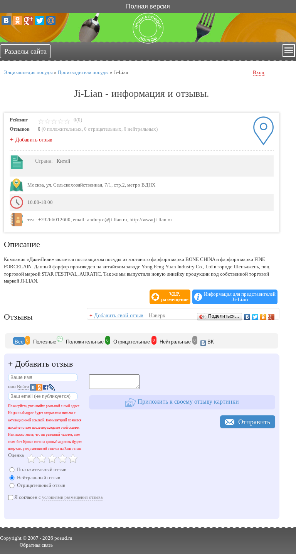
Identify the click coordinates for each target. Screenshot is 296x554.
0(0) (77, 120)
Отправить (254, 422)
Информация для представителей (240, 296)
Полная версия (148, 6)
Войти (23, 386)
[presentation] (19, 341)
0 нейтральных (140, 129)
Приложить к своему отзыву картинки (187, 401)
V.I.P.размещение (174, 296)
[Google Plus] (28, 20)
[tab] (19, 341)
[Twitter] (39, 20)
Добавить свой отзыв (118, 315)
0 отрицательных (102, 129)
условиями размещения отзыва (72, 497)
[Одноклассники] (17, 20)
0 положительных (62, 129)
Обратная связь (36, 545)
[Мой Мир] (51, 20)
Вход (258, 72)
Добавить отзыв (33, 140)
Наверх (157, 315)
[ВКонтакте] (6, 20)
